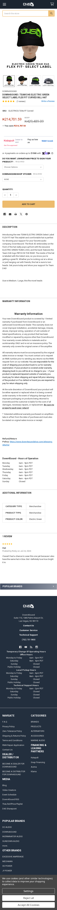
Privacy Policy (8, 726)
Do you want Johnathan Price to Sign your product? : (26, 160)
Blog (4, 785)
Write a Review (48, 101)
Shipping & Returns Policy (14, 736)
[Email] (10, 214)
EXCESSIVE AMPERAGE (13, 856)
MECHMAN (7, 861)
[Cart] (52, 4)
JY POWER (7, 870)
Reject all (28, 898)
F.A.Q (4, 722)
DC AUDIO (7, 827)
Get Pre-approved (10, 145)
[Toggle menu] (4, 4)
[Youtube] (25, 647)
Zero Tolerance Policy (12, 731)
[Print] (15, 214)
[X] (21, 214)
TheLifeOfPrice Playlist (12, 804)
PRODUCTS (36, 726)
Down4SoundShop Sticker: (22, 174)
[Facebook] (4, 214)
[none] (28, 46)
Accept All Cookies (28, 905)
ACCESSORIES (37, 736)
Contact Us (7, 750)
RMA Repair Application (13, 745)
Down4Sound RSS (10, 799)
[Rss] (31, 647)
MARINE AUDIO (38, 740)
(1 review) (21, 101)
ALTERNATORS (37, 731)
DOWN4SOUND (9, 832)
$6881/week (47, 140)
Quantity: (7, 189)
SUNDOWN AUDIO (10, 841)
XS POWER (7, 866)
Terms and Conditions (12, 740)
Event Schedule (9, 794)
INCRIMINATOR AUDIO (12, 836)
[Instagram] (36, 647)
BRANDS (35, 722)
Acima (34, 767)
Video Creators (9, 790)
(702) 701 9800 (28, 639)
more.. (5, 846)
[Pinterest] (26, 214)
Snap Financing (38, 762)
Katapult (34, 757)
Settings (28, 891)
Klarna (34, 771)
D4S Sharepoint (9, 808)
